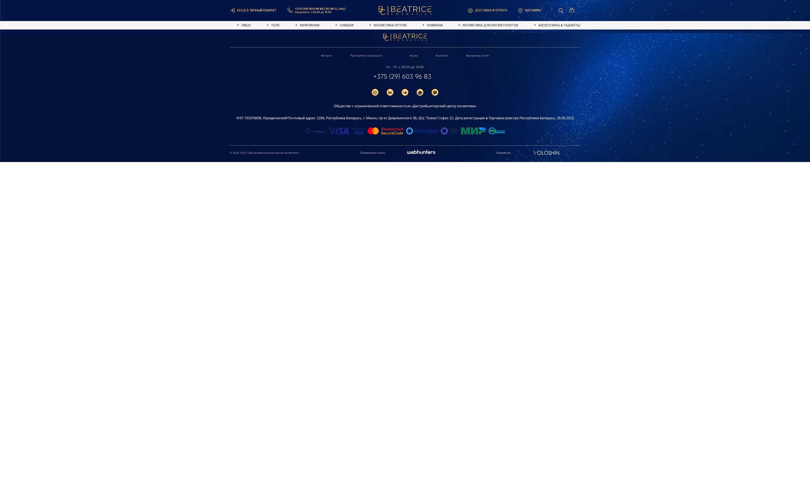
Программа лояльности (366, 55)
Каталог (326, 55)
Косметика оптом (477, 55)
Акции (414, 55)
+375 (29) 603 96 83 (402, 76)
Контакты (442, 55)
